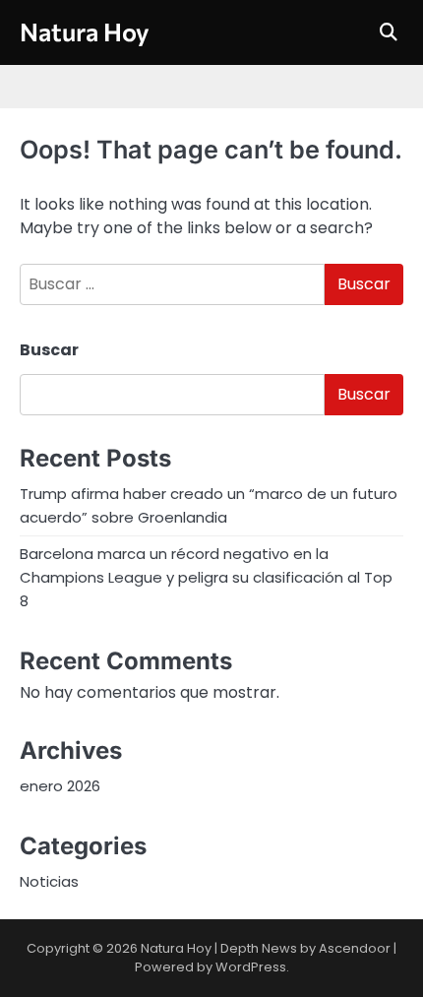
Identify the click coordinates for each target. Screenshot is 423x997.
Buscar (49, 350)
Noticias (49, 881)
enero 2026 (60, 786)
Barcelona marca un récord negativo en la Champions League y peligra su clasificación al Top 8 (206, 577)
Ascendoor (355, 948)
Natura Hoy (85, 31)
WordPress (250, 967)
